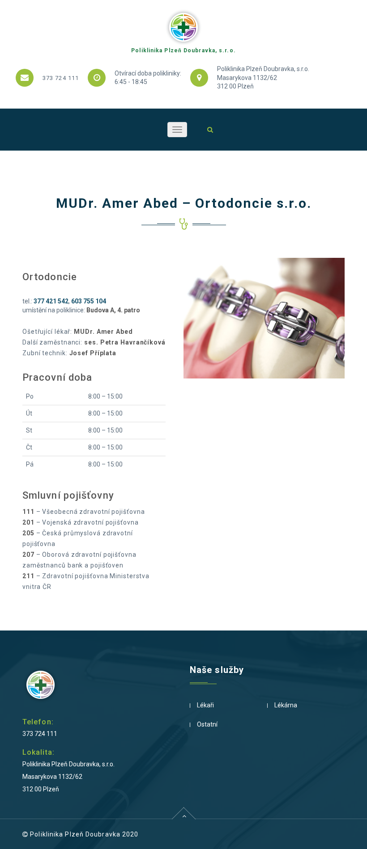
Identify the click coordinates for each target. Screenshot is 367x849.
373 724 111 (61, 78)
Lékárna (285, 705)
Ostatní (207, 724)
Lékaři (205, 705)
